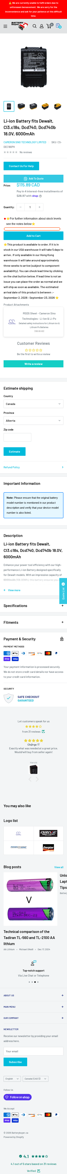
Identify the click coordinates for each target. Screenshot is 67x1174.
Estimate (14, 451)
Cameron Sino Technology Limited (25, 142)
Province (9, 412)
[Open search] (35, 26)
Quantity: (9, 207)
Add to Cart (33, 235)
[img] (33, 726)
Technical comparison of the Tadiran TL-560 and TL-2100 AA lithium (29, 937)
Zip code (8, 429)
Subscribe (15, 1062)
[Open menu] (5, 26)
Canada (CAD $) (32, 1078)
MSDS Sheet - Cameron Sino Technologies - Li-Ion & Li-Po (39, 316)
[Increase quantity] (39, 207)
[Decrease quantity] (20, 207)
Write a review (33, 363)
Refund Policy (12, 467)
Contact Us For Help (21, 166)
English (9, 1078)
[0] (49, 26)
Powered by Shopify (14, 1137)
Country (8, 396)
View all (58, 867)
